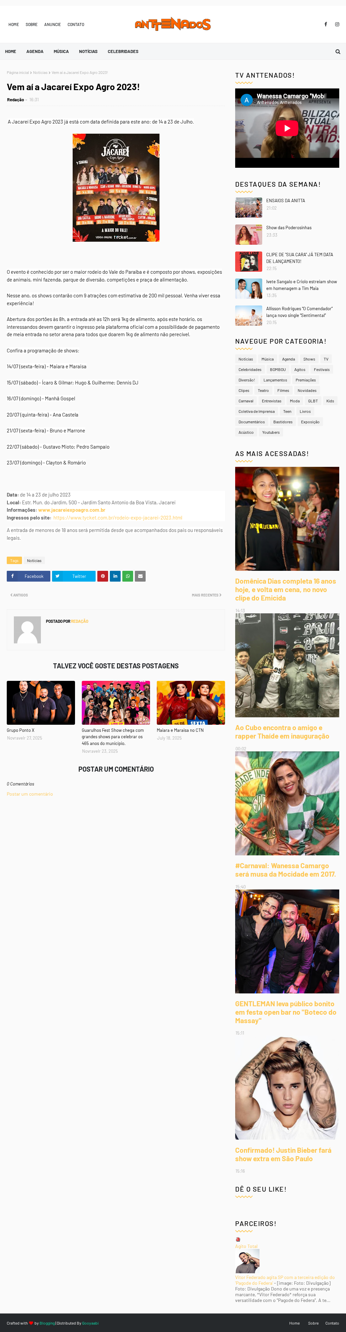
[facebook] (325, 24)
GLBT (313, 400)
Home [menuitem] (10, 51)
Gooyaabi (90, 1323)
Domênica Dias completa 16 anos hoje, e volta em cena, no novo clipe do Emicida (285, 589)
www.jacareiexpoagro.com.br (71, 510)
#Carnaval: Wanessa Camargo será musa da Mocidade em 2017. (285, 869)
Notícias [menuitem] (88, 51)
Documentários (252, 421)
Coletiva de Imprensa (257, 411)
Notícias (40, 72)
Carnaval (246, 400)
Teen (287, 411)
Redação (15, 99)
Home (13, 24)
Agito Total (246, 1246)
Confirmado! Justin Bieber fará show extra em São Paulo (283, 1154)
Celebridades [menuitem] (123, 51)
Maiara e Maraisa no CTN (180, 730)
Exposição (310, 421)
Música (268, 358)
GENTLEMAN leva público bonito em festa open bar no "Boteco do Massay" (286, 1011)
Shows (309, 358)
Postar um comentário (30, 794)
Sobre (32, 24)
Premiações (306, 379)
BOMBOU (278, 369)
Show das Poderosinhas (289, 227)
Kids (330, 400)
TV (326, 358)
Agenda (288, 358)
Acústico (246, 432)
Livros (305, 411)
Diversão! (247, 379)
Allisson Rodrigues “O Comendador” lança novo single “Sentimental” (299, 312)
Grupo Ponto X (20, 730)
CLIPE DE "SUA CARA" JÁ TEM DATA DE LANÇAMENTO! (299, 258)
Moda (295, 400)
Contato (76, 24)
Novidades (307, 390)
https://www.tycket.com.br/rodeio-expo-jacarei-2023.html (117, 517)
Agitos (299, 369)
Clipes (244, 390)
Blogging (47, 1323)
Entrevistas (271, 400)
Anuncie (52, 24)
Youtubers (271, 432)
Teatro (263, 390)
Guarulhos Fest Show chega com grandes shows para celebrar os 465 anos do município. (113, 736)
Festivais (322, 369)
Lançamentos (275, 379)
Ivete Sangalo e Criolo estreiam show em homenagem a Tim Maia (301, 285)
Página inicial (18, 72)
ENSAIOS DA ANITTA (285, 200)
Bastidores (283, 421)
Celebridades (250, 369)
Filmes (283, 390)
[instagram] (336, 24)
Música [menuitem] (61, 51)
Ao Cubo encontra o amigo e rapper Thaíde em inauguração (282, 731)
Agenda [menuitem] (35, 51)
